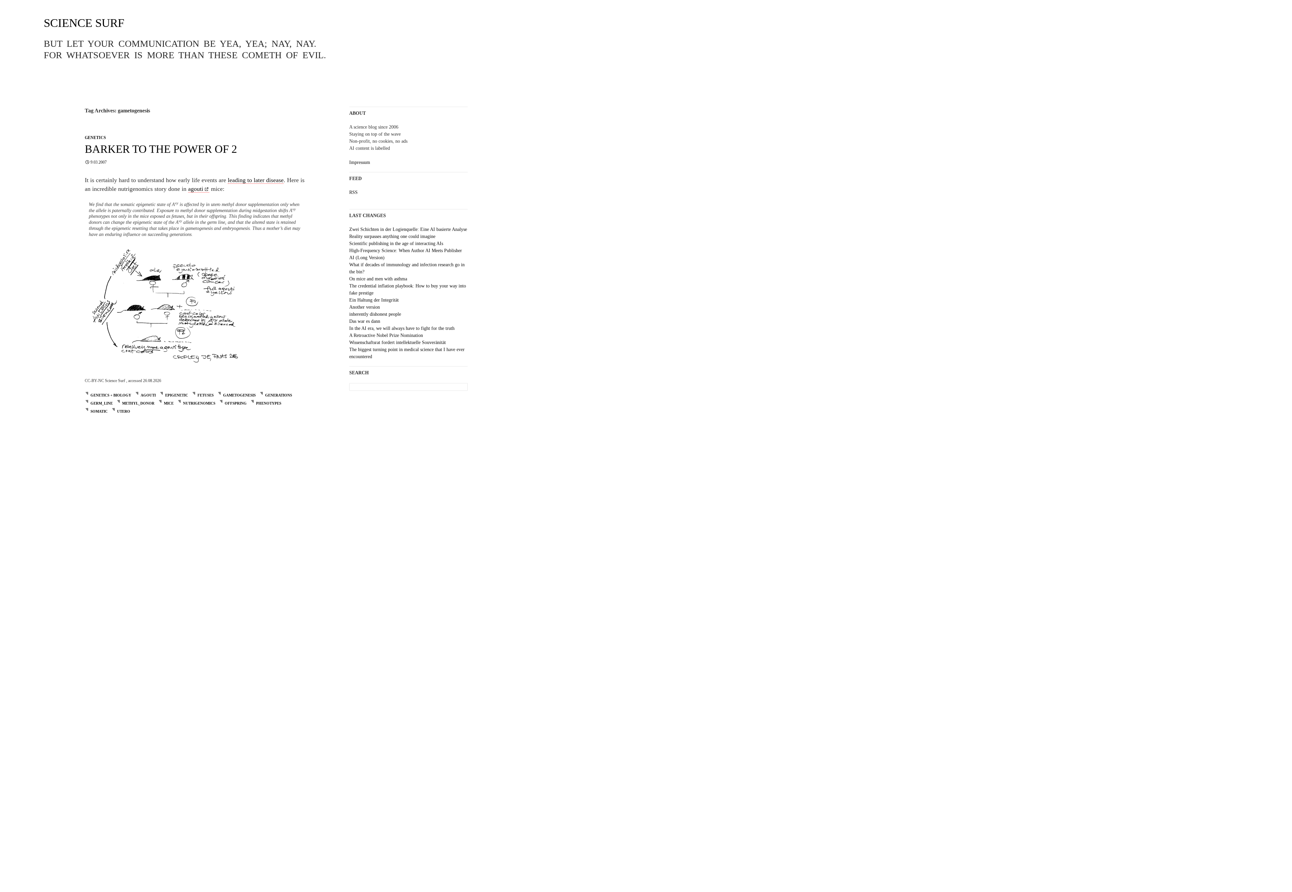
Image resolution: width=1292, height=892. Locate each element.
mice (169, 403)
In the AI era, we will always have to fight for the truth (402, 328)
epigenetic (176, 395)
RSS (353, 192)
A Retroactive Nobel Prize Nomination (386, 335)
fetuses (206, 395)
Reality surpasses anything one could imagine (392, 236)
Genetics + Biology (111, 395)
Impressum (359, 162)
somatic (99, 411)
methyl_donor (138, 403)
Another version (364, 307)
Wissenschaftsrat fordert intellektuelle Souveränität (397, 342)
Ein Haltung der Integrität (374, 300)
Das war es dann (364, 321)
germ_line (102, 403)
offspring (236, 403)
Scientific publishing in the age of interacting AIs (396, 243)
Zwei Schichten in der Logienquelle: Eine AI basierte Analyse (408, 229)
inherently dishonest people (375, 314)
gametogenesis (239, 395)
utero (123, 411)
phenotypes (268, 403)
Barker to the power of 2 (161, 149)
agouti (195, 188)
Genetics (95, 137)
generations (278, 395)
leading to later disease (256, 180)
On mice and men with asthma (378, 278)
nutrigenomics (199, 403)
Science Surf (84, 23)
